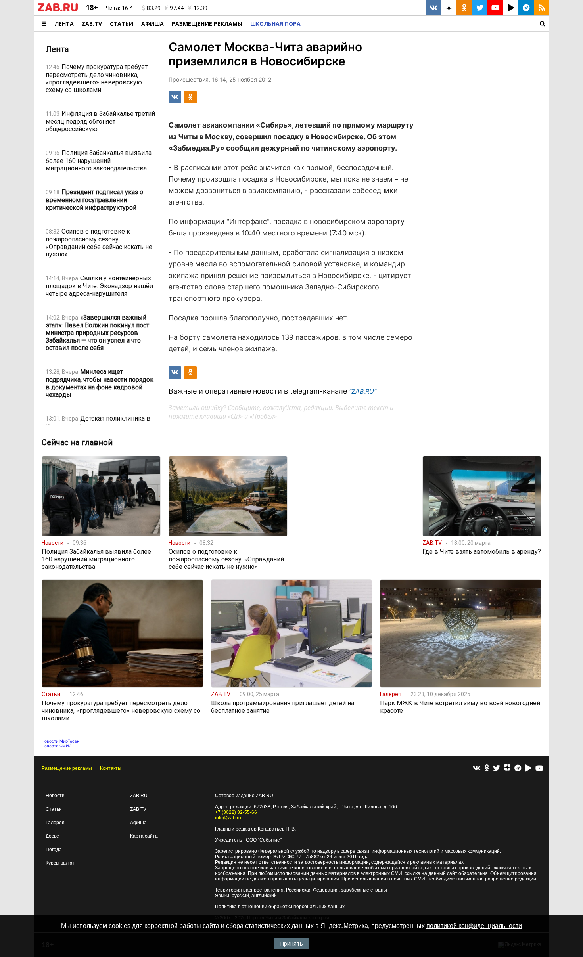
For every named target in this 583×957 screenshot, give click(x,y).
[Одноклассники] (487, 768)
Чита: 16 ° (119, 7)
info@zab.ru (228, 818)
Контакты (110, 768)
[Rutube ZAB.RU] (510, 7)
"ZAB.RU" (362, 391)
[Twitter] (496, 768)
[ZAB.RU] (58, 10)
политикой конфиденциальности (474, 926)
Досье (52, 836)
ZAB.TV (92, 23)
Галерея (55, 822)
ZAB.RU (139, 795)
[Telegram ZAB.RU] (526, 7)
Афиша (152, 23)
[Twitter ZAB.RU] (479, 7)
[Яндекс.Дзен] (507, 768)
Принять (291, 943)
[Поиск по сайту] (427, 23)
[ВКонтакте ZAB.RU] (433, 7)
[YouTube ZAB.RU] (495, 7)
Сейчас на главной (77, 442)
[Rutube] (528, 768)
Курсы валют (60, 863)
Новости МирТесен (60, 741)
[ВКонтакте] (477, 768)
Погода (54, 849)
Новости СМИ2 (56, 745)
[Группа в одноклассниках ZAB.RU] (464, 7)
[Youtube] (539, 768)
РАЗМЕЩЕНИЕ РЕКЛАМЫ (207, 23)
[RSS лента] (541, 7)
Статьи (121, 23)
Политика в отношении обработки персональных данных (280, 906)
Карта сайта (144, 836)
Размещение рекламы (67, 768)
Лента (64, 23)
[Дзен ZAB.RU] (448, 7)
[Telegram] (517, 768)
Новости (55, 795)
